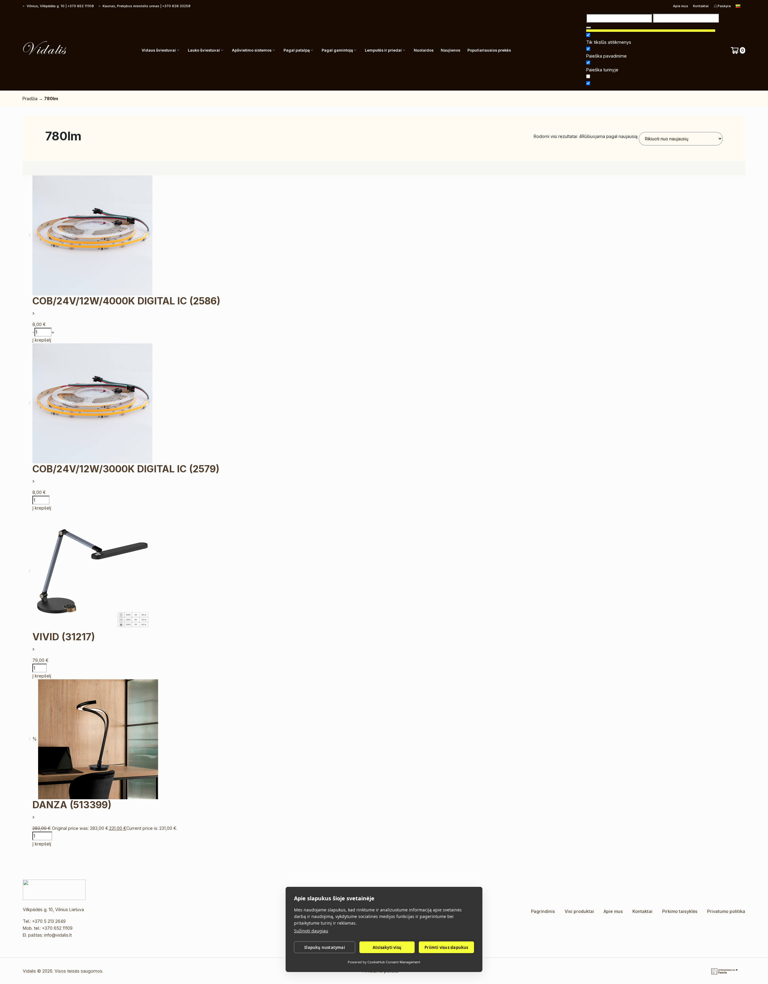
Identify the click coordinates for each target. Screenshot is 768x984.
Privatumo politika (726, 911)
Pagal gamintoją (337, 50)
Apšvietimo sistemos (252, 50)
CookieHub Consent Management (394, 962)
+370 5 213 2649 (49, 921)
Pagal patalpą (297, 50)
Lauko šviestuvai (204, 50)
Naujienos (450, 50)
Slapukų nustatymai (324, 947)
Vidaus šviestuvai (159, 50)
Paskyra (724, 6)
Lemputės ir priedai (383, 50)
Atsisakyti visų (387, 947)
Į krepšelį (41, 339)
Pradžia (30, 98)
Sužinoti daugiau (311, 931)
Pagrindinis (543, 911)
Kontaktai (701, 6)
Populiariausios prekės (489, 50)
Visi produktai (579, 911)
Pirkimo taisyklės (680, 911)
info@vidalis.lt (58, 935)
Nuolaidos (424, 50)
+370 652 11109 (57, 928)
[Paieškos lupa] (588, 27)
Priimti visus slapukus (446, 947)
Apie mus (680, 6)
